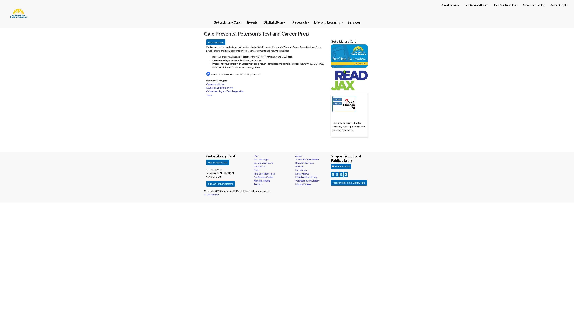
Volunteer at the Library (307, 180)
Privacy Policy (211, 194)
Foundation (301, 170)
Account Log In (559, 4)
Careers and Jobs (215, 84)
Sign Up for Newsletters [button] (220, 183)
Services (354, 22)
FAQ (256, 155)
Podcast (258, 184)
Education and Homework (219, 87)
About (298, 155)
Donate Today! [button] (342, 166)
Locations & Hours (263, 162)
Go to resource (215, 42)
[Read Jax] (349, 80)
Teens (209, 94)
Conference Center (263, 177)
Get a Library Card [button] (217, 162)
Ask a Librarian (450, 4)
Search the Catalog (534, 4)
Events (252, 22)
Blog (256, 170)
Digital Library (274, 22)
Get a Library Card (227, 22)
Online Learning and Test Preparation (225, 91)
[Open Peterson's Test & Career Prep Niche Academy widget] (208, 73)
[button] (333, 174)
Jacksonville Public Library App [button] (349, 182)
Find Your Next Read (505, 4)
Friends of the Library (306, 177)
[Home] (17, 9)
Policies (299, 166)
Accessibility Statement (307, 159)
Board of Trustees (304, 162)
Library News (302, 173)
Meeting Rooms (262, 180)
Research (299, 22)
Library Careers (303, 184)
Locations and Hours (476, 4)
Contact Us (259, 166)
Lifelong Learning (327, 22)
